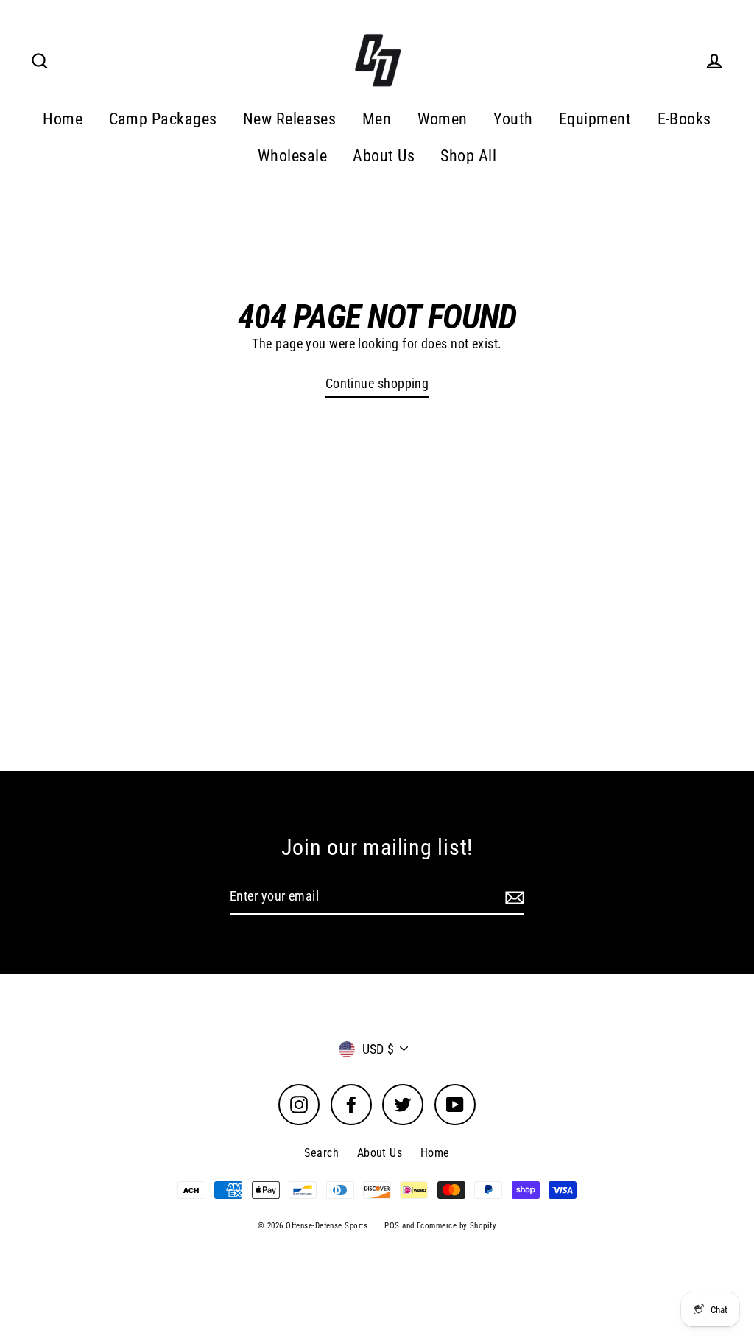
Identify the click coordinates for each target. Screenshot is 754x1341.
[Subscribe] (512, 897)
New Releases (289, 119)
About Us (384, 156)
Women (442, 119)
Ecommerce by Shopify (456, 1226)
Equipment (595, 119)
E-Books (684, 119)
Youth (512, 119)
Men (376, 119)
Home (62, 119)
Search (321, 1153)
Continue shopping (377, 383)
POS (391, 1226)
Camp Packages (163, 119)
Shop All (468, 156)
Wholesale (292, 156)
